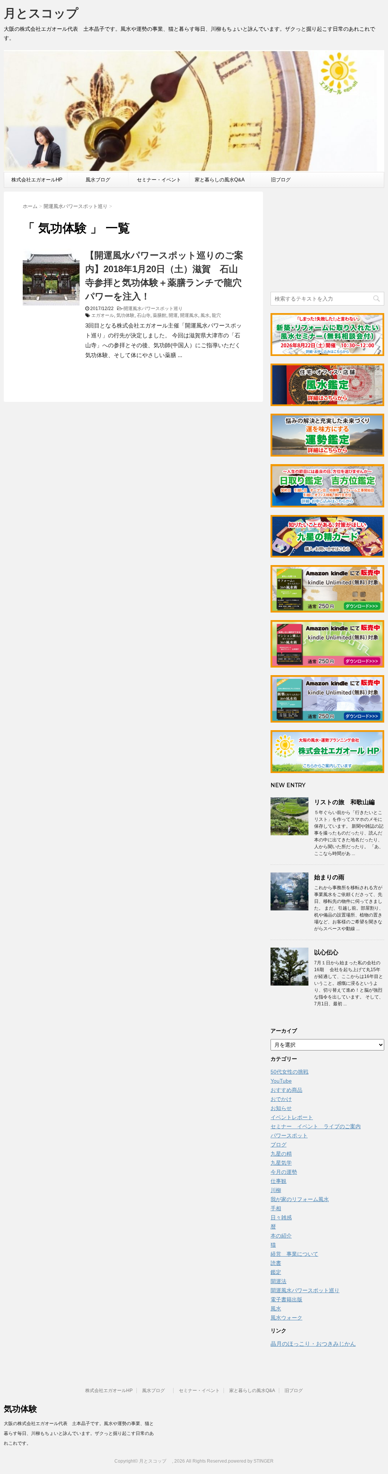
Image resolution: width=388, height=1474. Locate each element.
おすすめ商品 (286, 1090)
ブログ (278, 1145)
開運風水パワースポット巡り (153, 308)
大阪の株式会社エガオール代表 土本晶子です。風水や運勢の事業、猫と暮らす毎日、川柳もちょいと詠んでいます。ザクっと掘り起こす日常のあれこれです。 (79, 1433)
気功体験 (125, 315)
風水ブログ (100, 180)
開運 (173, 315)
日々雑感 (281, 1217)
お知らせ (281, 1108)
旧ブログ (281, 180)
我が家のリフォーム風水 (300, 1199)
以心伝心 (326, 952)
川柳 (276, 1190)
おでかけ (281, 1099)
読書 (276, 1263)
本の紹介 (281, 1236)
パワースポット (289, 1135)
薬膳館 (159, 315)
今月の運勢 (284, 1172)
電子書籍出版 (286, 1299)
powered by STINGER (251, 1461)
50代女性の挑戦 (289, 1072)
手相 (276, 1208)
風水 (205, 315)
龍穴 (216, 315)
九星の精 (281, 1154)
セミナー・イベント (159, 180)
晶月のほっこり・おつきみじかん (313, 1343)
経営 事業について (294, 1254)
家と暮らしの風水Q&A (220, 180)
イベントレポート (292, 1117)
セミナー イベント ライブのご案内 (316, 1126)
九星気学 (281, 1163)
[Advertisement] (327, 239)
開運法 (278, 1281)
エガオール (102, 315)
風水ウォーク (286, 1318)
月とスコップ (47, 13)
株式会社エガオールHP (37, 180)
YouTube (281, 1081)
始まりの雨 (329, 877)
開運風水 (189, 315)
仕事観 (278, 1181)
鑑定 (276, 1272)
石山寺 (143, 315)
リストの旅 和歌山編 (344, 802)
